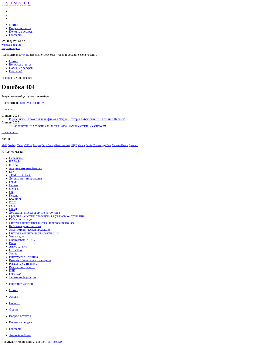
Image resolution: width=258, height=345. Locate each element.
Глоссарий (15, 35)
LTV (12, 171)
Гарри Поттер (48, 145)
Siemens (14, 188)
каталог (23, 54)
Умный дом (16, 236)
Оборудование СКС (22, 239)
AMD (4, 145)
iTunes (20, 145)
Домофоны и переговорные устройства (34, 212)
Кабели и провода (20, 219)
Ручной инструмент (22, 267)
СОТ (12, 205)
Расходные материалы (23, 263)
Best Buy (12, 145)
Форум (13, 309)
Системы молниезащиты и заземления (34, 233)
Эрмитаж (133, 145)
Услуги (13, 296)
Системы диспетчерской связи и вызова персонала (42, 222)
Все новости (10, 132)
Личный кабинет (20, 335)
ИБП (12, 270)
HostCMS (56, 341)
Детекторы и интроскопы (25, 178)
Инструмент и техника (24, 256)
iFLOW (14, 164)
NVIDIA (28, 145)
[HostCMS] (17, 5)
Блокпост (15, 199)
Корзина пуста (11, 48)
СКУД (13, 209)
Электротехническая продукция (29, 229)
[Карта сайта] (10, 14)
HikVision (15, 274)
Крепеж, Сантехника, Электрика (30, 260)
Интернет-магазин (21, 283)
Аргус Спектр (18, 246)
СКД (12, 192)
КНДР (74, 145)
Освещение (16, 158)
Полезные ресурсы (21, 31)
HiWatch (14, 161)
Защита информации (22, 277)
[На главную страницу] (10, 11)
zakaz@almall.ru (12, 44)
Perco (12, 243)
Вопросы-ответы (20, 28)
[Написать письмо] (10, 18)
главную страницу (31, 102)
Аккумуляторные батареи (25, 168)
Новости (14, 303)
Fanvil (13, 181)
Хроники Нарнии (120, 145)
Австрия (37, 145)
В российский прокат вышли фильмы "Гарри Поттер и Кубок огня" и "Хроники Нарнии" (67, 119)
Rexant (13, 195)
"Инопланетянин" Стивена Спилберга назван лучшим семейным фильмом (57, 125)
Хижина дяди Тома (102, 145)
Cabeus (13, 185)
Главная (7, 77)
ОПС (12, 202)
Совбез (89, 145)
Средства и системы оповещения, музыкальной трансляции (47, 216)
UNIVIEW (15, 250)
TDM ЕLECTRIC (20, 175)
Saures (13, 253)
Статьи (13, 24)
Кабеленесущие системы (25, 226)
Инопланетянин (62, 145)
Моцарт (81, 145)
